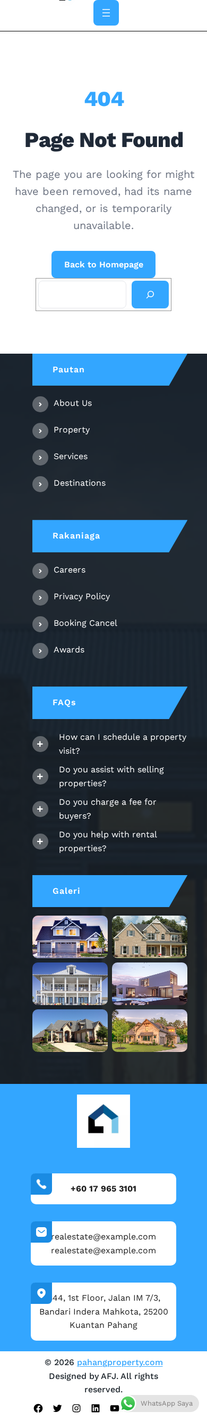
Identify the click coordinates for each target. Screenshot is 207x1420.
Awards (69, 649)
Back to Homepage (103, 264)
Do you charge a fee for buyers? (108, 809)
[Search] (150, 294)
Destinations (80, 483)
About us (73, 403)
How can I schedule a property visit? (122, 744)
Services (71, 456)
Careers (69, 570)
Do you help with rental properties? (108, 841)
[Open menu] (106, 13)
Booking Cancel (85, 623)
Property (72, 430)
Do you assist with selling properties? (111, 776)
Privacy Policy (82, 596)
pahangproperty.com (120, 1362)
